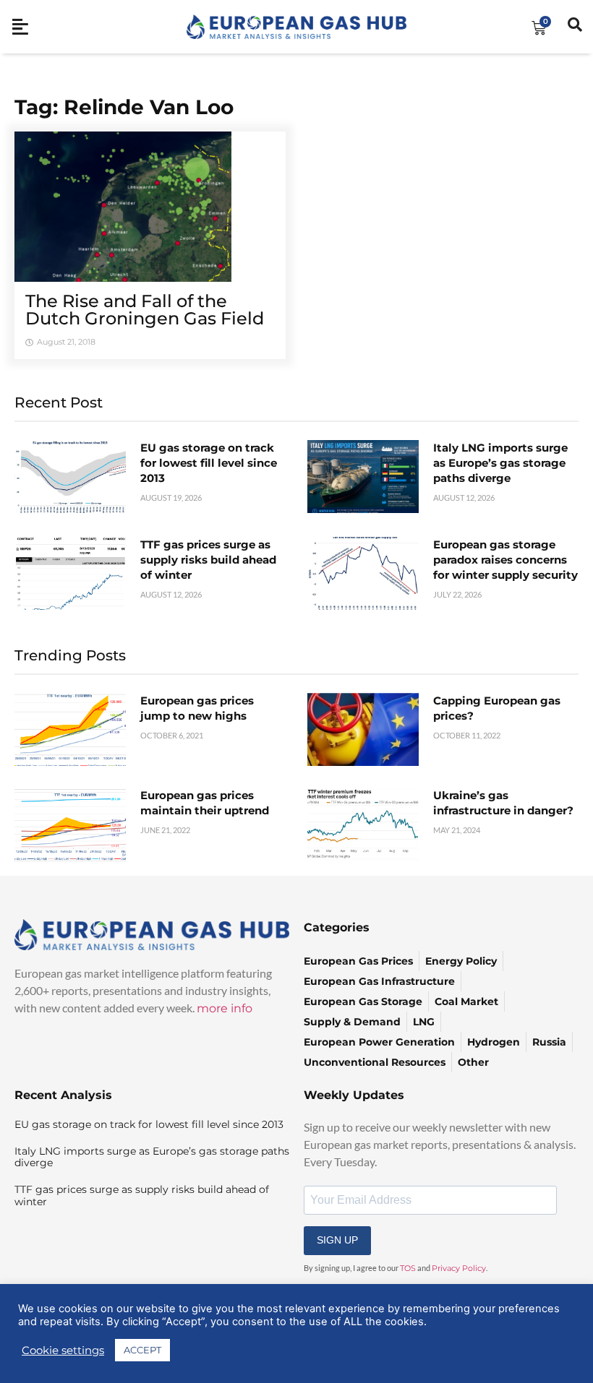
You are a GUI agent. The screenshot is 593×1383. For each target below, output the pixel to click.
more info (224, 1008)
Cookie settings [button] (63, 1350)
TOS (408, 1268)
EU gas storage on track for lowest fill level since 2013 (208, 463)
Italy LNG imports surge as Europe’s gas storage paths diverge (500, 463)
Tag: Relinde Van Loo (124, 107)
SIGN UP (337, 1240)
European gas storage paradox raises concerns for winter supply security (505, 560)
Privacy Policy (459, 1268)
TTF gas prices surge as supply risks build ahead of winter (208, 560)
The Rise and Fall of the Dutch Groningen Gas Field (144, 309)
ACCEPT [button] (142, 1350)
